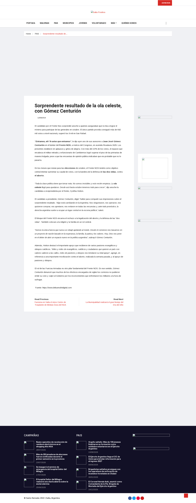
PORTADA (30, 23)
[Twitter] (134, 498)
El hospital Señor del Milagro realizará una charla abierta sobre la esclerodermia (52, 481)
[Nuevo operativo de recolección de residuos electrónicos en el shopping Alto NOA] (29, 445)
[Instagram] (138, 498)
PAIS (56, 23)
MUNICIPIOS (68, 23)
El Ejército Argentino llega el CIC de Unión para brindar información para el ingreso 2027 (104, 459)
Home (28, 34)
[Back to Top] (186, 496)
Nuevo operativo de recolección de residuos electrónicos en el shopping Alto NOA (51, 444)
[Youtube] (142, 498)
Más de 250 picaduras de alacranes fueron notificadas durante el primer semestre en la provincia (51, 456)
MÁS (113, 23)
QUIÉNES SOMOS (129, 23)
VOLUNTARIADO (99, 23)
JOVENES (83, 23)
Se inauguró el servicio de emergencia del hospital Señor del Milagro (51, 469)
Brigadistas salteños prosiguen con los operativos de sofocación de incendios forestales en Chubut (104, 471)
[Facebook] (130, 498)
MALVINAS (44, 23)
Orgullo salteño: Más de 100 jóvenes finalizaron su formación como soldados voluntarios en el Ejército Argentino (104, 445)
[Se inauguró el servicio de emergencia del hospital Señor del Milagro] (29, 470)
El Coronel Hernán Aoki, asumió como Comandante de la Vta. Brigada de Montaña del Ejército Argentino (105, 484)
